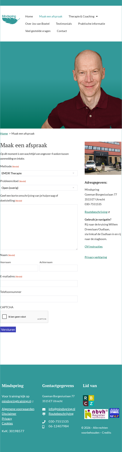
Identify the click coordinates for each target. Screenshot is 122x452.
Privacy (7, 418)
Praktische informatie (91, 23)
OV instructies (94, 246)
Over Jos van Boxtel (37, 23)
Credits (106, 432)
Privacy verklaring (96, 257)
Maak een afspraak (50, 16)
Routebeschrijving (96, 212)
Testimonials (64, 23)
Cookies (7, 423)
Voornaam (5, 262)
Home (29, 16)
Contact (62, 31)
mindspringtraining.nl (16, 401)
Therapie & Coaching (81, 16)
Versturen (8, 329)
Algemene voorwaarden (18, 409)
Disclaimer (9, 413)
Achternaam (46, 262)
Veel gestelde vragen (38, 31)
